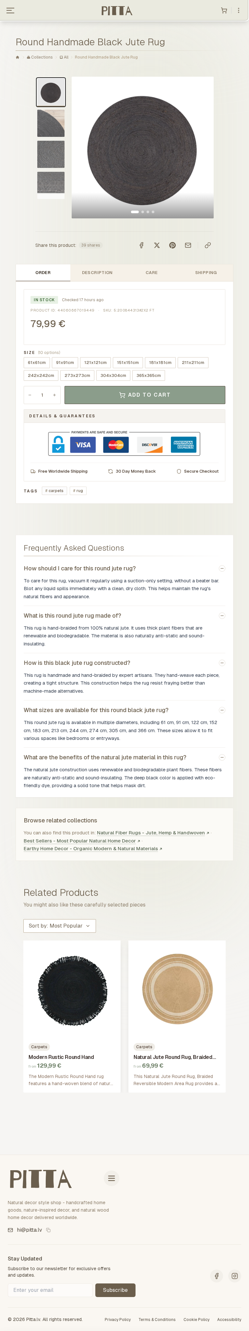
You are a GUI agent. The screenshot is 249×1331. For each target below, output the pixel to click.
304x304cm (113, 375)
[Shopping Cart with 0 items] (224, 10)
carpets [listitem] (54, 491)
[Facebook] (216, 1276)
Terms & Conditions (157, 1319)
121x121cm (95, 362)
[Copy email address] (48, 1230)
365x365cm (148, 375)
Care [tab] (152, 272)
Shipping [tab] (206, 272)
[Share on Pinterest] (172, 245)
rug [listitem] (78, 491)
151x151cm (128, 362)
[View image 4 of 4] (153, 212)
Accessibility (229, 1319)
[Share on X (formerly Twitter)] (157, 245)
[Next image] (202, 147)
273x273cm (77, 375)
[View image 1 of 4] (135, 212)
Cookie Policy (196, 1319)
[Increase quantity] (54, 395)
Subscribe (115, 1290)
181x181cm (160, 362)
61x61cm (37, 362)
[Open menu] (10, 10)
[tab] (51, 92)
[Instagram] (234, 1276)
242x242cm (41, 375)
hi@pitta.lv (29, 1230)
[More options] (238, 10)
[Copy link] (208, 245)
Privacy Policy (118, 1319)
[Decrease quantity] (30, 395)
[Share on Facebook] (141, 245)
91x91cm (65, 362)
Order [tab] (43, 272)
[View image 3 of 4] (148, 212)
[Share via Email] (188, 245)
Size (42, 352)
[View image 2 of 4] (142, 212)
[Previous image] (83, 147)
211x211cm (193, 362)
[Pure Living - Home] (117, 10)
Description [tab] (97, 272)
